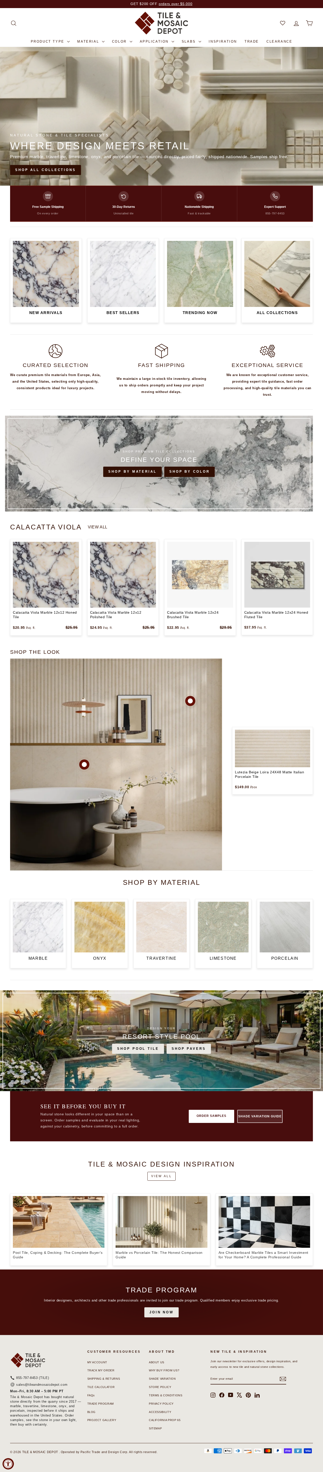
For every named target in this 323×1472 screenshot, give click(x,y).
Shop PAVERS (189, 1049)
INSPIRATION (223, 41)
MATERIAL (88, 41)
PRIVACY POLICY (161, 1403)
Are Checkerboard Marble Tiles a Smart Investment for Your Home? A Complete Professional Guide (263, 1255)
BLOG (91, 1411)
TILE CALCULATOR (101, 1387)
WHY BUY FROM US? (164, 1370)
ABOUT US (156, 1362)
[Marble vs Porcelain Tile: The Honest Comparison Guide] (161, 1222)
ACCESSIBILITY (160, 1411)
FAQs (91, 1395)
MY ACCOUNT (97, 1362)
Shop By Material (132, 471)
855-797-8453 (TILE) (32, 1377)
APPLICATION (155, 41)
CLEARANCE (279, 41)
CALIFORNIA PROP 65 (165, 1420)
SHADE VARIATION (162, 1378)
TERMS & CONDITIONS (165, 1395)
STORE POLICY (160, 1387)
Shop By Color (189, 471)
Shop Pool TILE (138, 1049)
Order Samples (211, 1116)
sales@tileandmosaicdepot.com (41, 1384)
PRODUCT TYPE (48, 41)
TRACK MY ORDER (101, 1370)
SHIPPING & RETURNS (103, 1378)
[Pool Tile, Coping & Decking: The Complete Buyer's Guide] (58, 1222)
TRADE (252, 41)
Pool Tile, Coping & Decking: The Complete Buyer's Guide (58, 1255)
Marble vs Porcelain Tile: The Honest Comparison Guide (159, 1255)
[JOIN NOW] (161, 1302)
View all (97, 527)
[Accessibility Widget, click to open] (8, 1463)
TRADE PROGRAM (100, 1403)
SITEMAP (155, 1428)
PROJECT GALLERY (101, 1420)
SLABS (190, 41)
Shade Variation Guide (259, 1116)
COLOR (120, 41)
